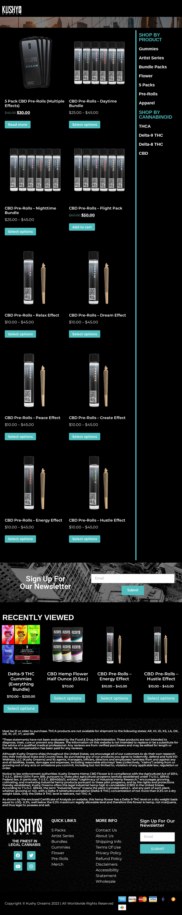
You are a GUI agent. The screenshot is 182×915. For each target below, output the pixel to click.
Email (95, 572)
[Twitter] (31, 855)
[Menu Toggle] (109, 10)
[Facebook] (18, 855)
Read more (17, 124)
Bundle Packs (153, 67)
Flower (146, 76)
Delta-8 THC (151, 144)
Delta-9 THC (151, 135)
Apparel (147, 103)
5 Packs (147, 85)
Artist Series (151, 58)
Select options (84, 124)
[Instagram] (31, 866)
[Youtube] (18, 866)
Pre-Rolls (148, 94)
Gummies (148, 49)
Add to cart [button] (82, 227)
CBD (143, 153)
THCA (145, 126)
